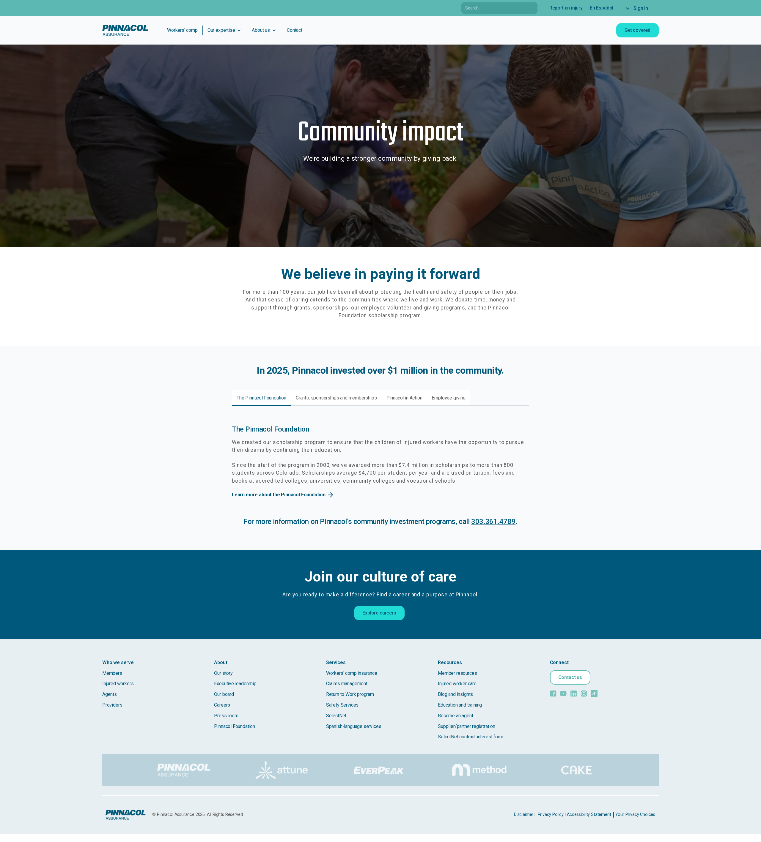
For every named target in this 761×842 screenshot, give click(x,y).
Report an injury (566, 8)
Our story (223, 673)
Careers (222, 705)
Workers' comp (182, 30)
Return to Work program (350, 694)
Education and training (460, 705)
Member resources (457, 673)
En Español (601, 8)
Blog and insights (455, 694)
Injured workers (117, 683)
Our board (224, 694)
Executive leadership (235, 683)
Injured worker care (457, 683)
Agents (109, 694)
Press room (226, 715)
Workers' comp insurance (351, 673)
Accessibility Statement (589, 814)
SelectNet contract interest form (470, 737)
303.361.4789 (493, 521)
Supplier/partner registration (466, 726)
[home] (125, 30)
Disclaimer (523, 814)
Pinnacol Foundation (234, 726)
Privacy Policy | (552, 814)
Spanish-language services (353, 726)
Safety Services (342, 705)
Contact (294, 30)
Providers (112, 705)
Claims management (346, 683)
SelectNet (336, 715)
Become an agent (455, 715)
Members (112, 673)
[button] (639, 8)
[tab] (261, 398)
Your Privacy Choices (635, 814)
